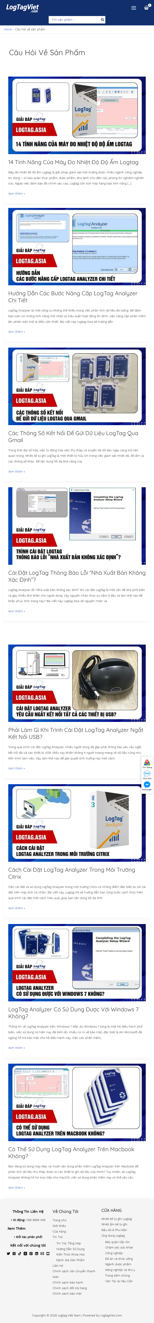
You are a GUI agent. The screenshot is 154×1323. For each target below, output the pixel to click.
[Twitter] (8, 1253)
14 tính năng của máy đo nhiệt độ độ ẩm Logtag (73, 162)
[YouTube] (48, 1253)
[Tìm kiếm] (102, 19)
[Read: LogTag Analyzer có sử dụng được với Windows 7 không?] (77, 962)
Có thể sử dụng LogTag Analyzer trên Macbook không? (71, 1153)
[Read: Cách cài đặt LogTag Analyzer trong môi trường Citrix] (77, 822)
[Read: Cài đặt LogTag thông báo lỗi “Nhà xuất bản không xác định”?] (77, 526)
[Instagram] (14, 1253)
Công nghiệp (114, 1253)
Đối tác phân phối (29, 1237)
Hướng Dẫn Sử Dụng (70, 1249)
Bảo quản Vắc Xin (117, 1242)
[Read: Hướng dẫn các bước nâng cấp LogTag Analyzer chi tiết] (77, 246)
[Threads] (25, 1253)
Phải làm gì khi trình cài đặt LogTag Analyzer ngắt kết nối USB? (75, 733)
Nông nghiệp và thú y (120, 1270)
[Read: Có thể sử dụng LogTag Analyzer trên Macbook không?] (77, 1102)
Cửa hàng (59, 1231)
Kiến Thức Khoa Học (70, 1254)
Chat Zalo (147, 778)
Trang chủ (59, 1220)
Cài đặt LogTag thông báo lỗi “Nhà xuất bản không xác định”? (77, 576)
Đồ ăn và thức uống (119, 1259)
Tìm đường (147, 767)
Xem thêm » (16, 193)
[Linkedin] (36, 1253)
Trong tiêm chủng (117, 1275)
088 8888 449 (35, 1220)
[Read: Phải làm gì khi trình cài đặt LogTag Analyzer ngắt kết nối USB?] (77, 683)
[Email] (42, 1253)
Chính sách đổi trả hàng (70, 1288)
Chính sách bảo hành (68, 1282)
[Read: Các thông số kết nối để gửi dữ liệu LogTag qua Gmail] (77, 386)
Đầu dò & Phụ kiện (114, 1230)
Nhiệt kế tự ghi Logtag (116, 1219)
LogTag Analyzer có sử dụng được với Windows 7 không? (73, 1013)
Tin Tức (58, 1237)
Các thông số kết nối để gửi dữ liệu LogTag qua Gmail (73, 436)
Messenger (147, 790)
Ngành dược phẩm (118, 1264)
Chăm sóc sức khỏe (119, 1247)
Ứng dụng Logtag (113, 1235)
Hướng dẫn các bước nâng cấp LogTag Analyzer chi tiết (73, 297)
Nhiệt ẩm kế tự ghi (114, 1224)
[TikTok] (19, 1253)
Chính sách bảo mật (67, 1293)
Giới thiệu (59, 1226)
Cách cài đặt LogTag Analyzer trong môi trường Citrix (71, 873)
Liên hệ (58, 1265)
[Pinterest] (31, 1253)
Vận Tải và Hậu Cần (119, 1281)
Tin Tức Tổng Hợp (68, 1243)
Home (8, 29)
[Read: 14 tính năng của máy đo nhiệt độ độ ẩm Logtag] (77, 115)
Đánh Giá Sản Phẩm (70, 1260)
